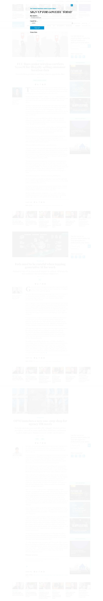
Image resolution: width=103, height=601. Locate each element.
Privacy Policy (33, 32)
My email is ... (34, 15)
